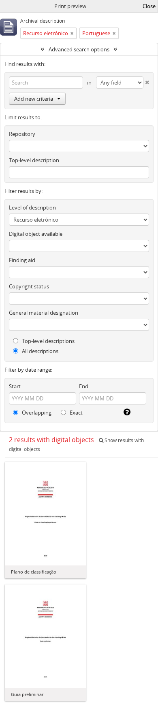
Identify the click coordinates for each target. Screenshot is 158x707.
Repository (22, 134)
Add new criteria (33, 98)
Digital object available (35, 233)
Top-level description (34, 160)
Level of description (32, 207)
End (83, 386)
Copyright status (29, 286)
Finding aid (22, 260)
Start (15, 386)
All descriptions (39, 351)
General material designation (43, 312)
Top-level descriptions (48, 341)
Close (149, 6)
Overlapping (36, 412)
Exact (75, 412)
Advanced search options (79, 49)
